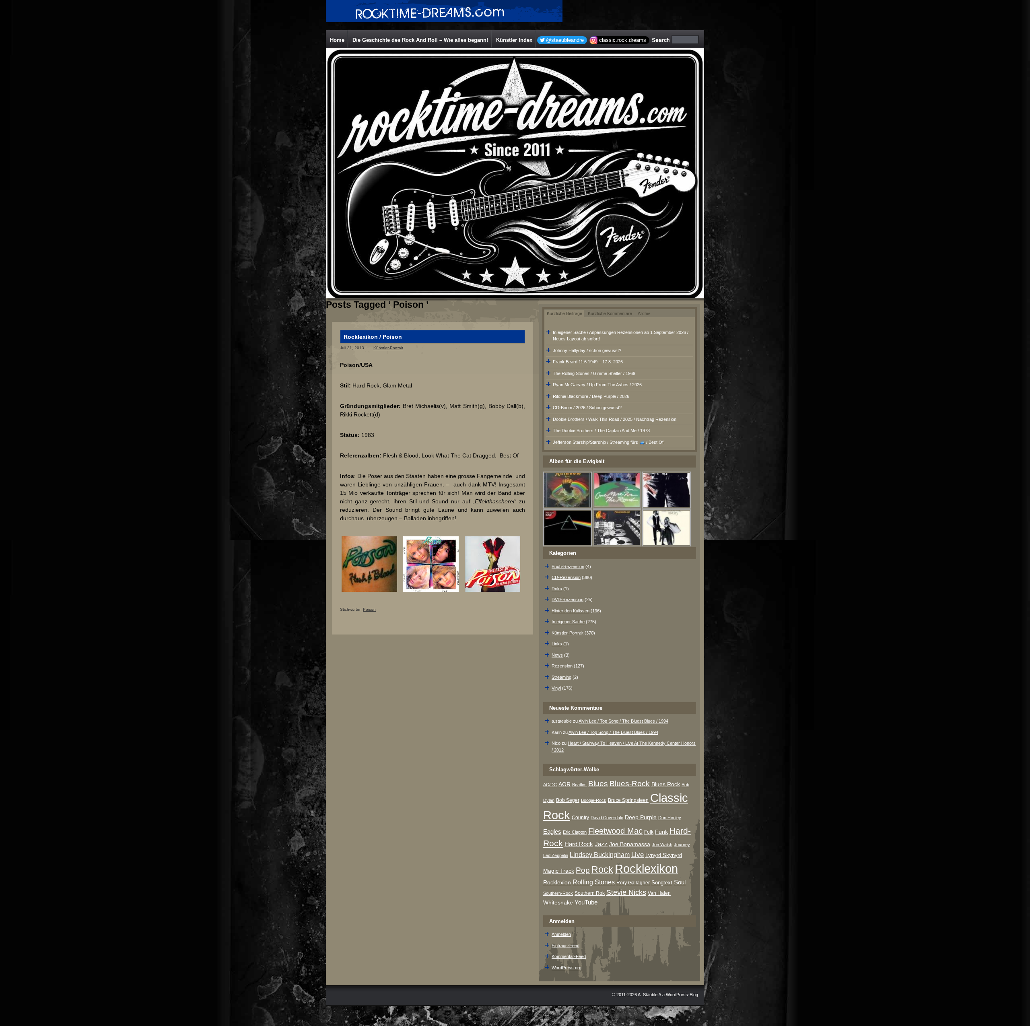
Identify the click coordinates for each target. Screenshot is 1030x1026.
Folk (648, 832)
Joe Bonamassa (629, 844)
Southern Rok (590, 893)
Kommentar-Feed (569, 956)
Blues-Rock (630, 783)
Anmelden (561, 934)
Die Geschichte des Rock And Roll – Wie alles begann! (420, 40)
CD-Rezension (566, 577)
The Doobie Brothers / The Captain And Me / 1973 (601, 430)
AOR (564, 784)
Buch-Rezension (568, 566)
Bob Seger (567, 800)
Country (580, 817)
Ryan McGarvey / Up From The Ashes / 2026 (597, 384)
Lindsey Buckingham (600, 854)
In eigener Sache (568, 621)
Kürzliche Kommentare (610, 313)
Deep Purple (641, 817)
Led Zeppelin (555, 855)
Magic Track (558, 870)
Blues (598, 783)
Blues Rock (665, 784)
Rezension (562, 665)
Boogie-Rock (593, 800)
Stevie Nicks (626, 892)
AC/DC (550, 784)
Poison (369, 609)
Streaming (561, 677)
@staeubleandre (565, 40)
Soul (680, 882)
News (557, 655)
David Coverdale (607, 817)
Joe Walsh (662, 844)
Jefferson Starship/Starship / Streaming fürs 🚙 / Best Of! (609, 442)
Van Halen (659, 893)
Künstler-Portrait (388, 348)
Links (557, 643)
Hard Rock (578, 844)
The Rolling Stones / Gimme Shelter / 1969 (594, 373)
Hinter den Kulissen (570, 610)
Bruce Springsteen (628, 800)
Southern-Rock (558, 893)
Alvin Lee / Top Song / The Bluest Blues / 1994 (623, 721)
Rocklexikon (646, 868)
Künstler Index (514, 40)
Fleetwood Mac (615, 830)
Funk (661, 832)
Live (637, 855)
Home (337, 40)
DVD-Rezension (567, 599)
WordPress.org (566, 967)
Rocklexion (557, 883)
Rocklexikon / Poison (373, 337)
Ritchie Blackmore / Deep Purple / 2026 (591, 396)
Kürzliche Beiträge (564, 313)
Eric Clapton (575, 832)
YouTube (586, 902)
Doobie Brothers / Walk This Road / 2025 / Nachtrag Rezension (614, 419)
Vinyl (556, 688)
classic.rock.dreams (622, 40)
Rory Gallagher (633, 883)
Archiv (644, 313)
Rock (602, 869)
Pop (583, 870)
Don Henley (669, 817)
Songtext (661, 883)
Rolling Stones (594, 882)
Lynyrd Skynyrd (663, 855)
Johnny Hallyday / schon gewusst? (587, 350)
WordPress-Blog (682, 994)
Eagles (552, 831)
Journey (682, 844)
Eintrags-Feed (565, 945)
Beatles (579, 784)
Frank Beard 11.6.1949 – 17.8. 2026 (588, 361)
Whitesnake (558, 903)
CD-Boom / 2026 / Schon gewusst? (587, 407)
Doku (557, 588)
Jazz (601, 844)
